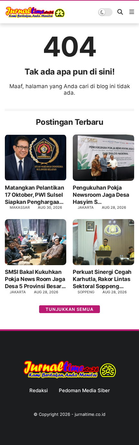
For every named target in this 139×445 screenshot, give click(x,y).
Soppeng (86, 292)
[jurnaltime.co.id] (35, 17)
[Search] (120, 12)
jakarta (18, 292)
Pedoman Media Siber (84, 390)
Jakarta (86, 207)
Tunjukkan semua (69, 309)
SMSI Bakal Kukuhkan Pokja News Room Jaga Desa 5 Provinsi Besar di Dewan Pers (35, 279)
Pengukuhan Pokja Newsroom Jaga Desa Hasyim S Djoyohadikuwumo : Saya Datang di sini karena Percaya (101, 194)
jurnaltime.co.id (90, 414)
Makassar (20, 207)
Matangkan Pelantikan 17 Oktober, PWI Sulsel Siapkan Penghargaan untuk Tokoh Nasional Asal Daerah (34, 194)
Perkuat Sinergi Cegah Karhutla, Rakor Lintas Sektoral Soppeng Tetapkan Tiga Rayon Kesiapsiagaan (102, 279)
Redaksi (38, 390)
